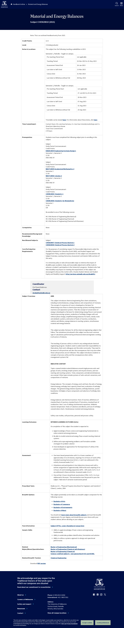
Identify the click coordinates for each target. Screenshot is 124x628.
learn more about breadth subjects (74, 515)
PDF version (41, 563)
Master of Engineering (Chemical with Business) (68, 549)
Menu (121, 5)
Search (117, 5)
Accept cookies (87, 623)
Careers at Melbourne (25, 599)
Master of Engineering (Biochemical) (64, 547)
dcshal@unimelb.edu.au (41, 293)
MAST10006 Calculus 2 (54, 176)
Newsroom (21, 609)
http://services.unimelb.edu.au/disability (80, 274)
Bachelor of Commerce (62, 504)
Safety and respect (24, 604)
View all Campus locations (57, 613)
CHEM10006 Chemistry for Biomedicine (60, 201)
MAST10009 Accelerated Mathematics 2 (60, 169)
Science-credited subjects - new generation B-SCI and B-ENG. (73, 554)
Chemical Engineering (58, 558)
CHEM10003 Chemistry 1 (54, 194)
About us (20, 595)
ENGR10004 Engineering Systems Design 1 (61, 151)
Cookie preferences (103, 623)
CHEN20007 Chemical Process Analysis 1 (60, 243)
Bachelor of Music (60, 510)
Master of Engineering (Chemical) (63, 551)
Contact (20, 613)
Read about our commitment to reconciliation (33, 587)
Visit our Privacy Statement (69, 623)
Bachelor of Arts (59, 501)
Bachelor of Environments (63, 507)
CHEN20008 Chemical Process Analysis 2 (60, 245)
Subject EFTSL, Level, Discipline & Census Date (67, 526)
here (64, 120)
